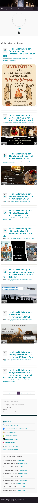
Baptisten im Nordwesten (12, 425)
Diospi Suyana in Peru (11, 432)
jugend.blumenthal (10, 442)
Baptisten (8, 421)
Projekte (24, 122)
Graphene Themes (15, 501)
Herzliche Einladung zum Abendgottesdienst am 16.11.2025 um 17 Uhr (20, 213)
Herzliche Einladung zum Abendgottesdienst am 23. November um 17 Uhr (21, 196)
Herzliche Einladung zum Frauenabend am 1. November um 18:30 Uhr (20, 314)
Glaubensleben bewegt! (11, 439)
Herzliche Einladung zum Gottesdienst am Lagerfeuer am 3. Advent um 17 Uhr (19, 52)
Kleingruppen (25, 58)
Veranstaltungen (12, 60)
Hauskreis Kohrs (23, 470)
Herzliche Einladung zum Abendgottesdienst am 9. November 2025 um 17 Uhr (21, 354)
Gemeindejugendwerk (11, 435)
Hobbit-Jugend (21, 460)
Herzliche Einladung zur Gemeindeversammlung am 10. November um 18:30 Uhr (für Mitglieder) (18, 273)
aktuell (12, 58)
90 (31, 393)
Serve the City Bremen (11, 446)
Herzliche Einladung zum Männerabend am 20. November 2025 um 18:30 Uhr (17, 232)
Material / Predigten (26, 161)
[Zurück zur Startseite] (19, 3)
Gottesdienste (17, 58)
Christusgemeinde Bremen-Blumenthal (13, 9)
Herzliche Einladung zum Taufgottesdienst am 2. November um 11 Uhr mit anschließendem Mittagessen (17, 374)
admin (6, 58)
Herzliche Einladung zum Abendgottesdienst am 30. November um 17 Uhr (21, 156)
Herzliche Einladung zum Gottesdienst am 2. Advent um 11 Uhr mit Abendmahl (21, 117)
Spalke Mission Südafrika (13, 449)
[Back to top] (34, 499)
